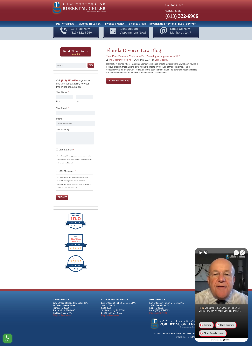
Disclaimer (181, 337)
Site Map (192, 337)
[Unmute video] (200, 252)
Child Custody (161, 60)
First (58, 101)
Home (57, 24)
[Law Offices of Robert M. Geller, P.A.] (78, 15)
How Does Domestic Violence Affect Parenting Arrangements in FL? (143, 56)
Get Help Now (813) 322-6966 (81, 30)
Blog (181, 24)
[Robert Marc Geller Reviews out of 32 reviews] (75, 271)
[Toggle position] (236, 252)
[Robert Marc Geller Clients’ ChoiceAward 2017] (75, 250)
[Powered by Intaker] (227, 340)
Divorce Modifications (163, 24)
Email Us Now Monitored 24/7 (180, 30)
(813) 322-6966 (181, 16)
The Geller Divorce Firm (120, 60)
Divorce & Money (114, 24)
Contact (191, 24)
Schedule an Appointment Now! (133, 30)
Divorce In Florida (89, 24)
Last (78, 101)
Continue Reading (118, 80)
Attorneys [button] (68, 24)
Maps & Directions (62, 315)
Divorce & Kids (137, 24)
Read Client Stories (75, 51)
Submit (62, 197)
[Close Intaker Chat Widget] (242, 252)
